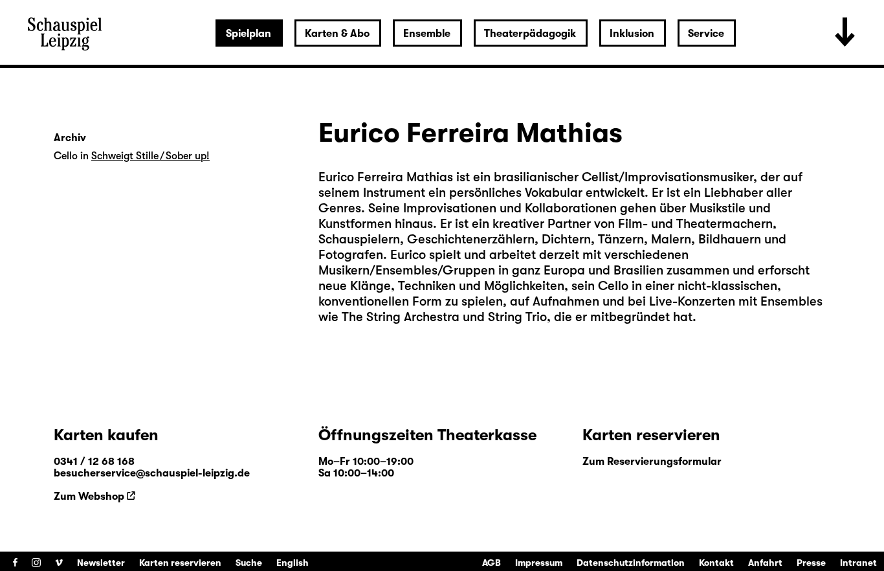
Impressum (538, 562)
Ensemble (426, 33)
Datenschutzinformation (631, 562)
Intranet (858, 562)
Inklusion (632, 33)
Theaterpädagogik (530, 33)
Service (706, 33)
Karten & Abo (337, 33)
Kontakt (716, 562)
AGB (491, 562)
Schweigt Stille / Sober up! (150, 156)
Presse (811, 562)
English (292, 562)
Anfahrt (765, 562)
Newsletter (101, 562)
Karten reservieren (180, 562)
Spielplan (248, 33)
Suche (249, 562)
